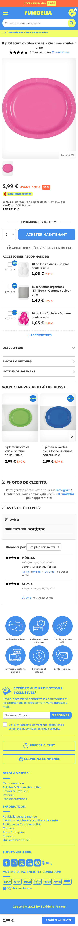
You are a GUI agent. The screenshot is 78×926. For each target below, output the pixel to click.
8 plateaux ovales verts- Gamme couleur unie (17, 451)
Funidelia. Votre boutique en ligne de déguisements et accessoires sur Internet (38, 13)
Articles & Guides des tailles (22, 787)
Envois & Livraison (15, 791)
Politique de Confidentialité (21, 824)
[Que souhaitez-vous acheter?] (5, 13)
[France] (6, 863)
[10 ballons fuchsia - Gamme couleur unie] (23, 318)
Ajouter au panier (59, 920)
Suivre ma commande (41, 759)
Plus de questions (15, 799)
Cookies (8, 828)
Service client (41, 745)
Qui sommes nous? (16, 840)
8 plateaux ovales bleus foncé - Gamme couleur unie (57, 451)
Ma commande (13, 783)
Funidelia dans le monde (20, 816)
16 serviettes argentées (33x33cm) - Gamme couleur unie (51, 290)
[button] (71, 436)
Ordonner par (16, 547)
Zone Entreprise (14, 832)
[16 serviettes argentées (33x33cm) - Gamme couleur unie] (23, 292)
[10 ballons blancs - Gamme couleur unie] (23, 269)
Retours (8, 795)
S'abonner (60, 715)
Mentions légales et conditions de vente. (30, 820)
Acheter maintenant (46, 234)
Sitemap (8, 836)
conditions (15, 728)
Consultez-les (60, 52)
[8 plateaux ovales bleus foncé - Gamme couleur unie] (58, 417)
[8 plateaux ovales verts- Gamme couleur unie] (20, 417)
